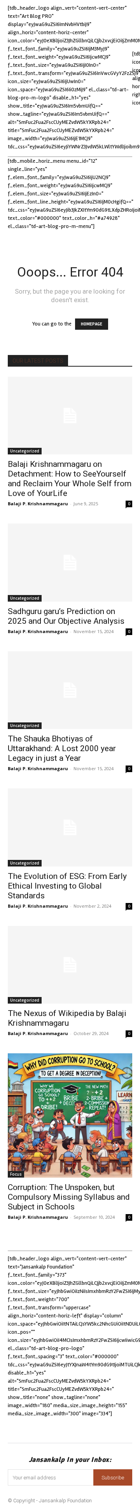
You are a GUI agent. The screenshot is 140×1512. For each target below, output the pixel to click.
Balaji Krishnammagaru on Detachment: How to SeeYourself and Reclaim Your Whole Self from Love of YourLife (69, 478)
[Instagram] (38, 1428)
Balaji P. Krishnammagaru (38, 503)
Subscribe (113, 1478)
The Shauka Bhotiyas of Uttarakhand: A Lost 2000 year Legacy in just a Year (62, 748)
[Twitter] (102, 1428)
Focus (16, 1174)
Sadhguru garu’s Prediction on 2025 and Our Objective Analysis (67, 616)
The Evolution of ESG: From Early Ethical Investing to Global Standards (67, 886)
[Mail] (59, 1428)
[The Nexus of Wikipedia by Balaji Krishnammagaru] (70, 965)
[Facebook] (17, 1428)
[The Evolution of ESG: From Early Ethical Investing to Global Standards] (70, 827)
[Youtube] (123, 1428)
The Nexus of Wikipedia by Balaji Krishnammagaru (67, 1018)
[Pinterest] (80, 1428)
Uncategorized (24, 451)
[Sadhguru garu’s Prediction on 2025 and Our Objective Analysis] (70, 562)
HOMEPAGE (91, 324)
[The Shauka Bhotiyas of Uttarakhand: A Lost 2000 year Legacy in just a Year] (70, 690)
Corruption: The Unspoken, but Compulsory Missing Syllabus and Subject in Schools (69, 1197)
